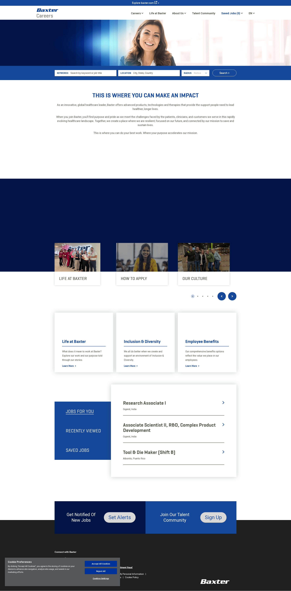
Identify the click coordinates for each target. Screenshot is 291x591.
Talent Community (203, 14)
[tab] (83, 411)
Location (125, 73)
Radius (188, 73)
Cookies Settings (101, 578)
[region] (62, 572)
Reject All (100, 571)
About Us (178, 13)
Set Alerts (120, 517)
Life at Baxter (157, 13)
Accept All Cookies (101, 564)
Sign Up (213, 517)
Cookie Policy (132, 577)
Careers (136, 13)
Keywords (62, 73)
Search (223, 73)
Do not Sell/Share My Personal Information (122, 574)
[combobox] (156, 73)
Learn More (55, 215)
